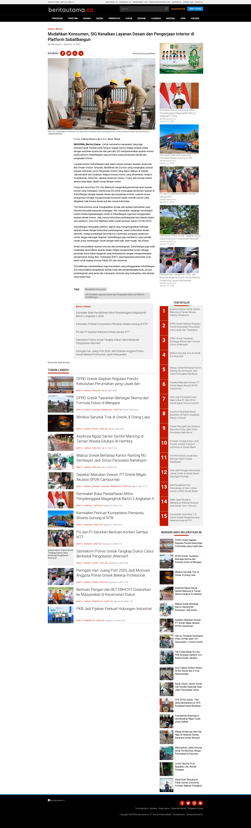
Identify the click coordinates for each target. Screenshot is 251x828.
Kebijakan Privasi (195, 808)
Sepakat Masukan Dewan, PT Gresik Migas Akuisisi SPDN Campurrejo (111, 477)
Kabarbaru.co (125, 2)
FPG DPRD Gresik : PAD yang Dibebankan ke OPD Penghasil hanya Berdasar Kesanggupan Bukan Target (189, 704)
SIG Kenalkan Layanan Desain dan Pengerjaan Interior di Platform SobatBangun (115, 295)
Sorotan (96, 391)
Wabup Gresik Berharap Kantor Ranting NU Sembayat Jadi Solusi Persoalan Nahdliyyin (111, 457)
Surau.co (199, 2)
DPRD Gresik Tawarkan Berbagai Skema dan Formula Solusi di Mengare (112, 400)
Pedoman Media (178, 808)
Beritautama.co (141, 814)
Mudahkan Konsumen (95, 289)
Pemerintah (106, 410)
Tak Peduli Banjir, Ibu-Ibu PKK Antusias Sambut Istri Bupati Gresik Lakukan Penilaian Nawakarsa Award (188, 656)
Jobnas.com (188, 2)
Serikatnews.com (139, 2)
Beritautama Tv (67, 2)
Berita (79, 391)
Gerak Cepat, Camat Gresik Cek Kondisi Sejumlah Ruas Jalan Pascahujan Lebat (188, 686)
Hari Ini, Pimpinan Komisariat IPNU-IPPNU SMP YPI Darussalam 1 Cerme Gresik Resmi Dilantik (189, 640)
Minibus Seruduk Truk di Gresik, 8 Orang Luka (113, 417)
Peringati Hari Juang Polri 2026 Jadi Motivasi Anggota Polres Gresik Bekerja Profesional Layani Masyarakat (110, 353)
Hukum (95, 429)
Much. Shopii (114, 139)
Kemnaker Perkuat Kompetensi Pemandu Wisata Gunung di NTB (112, 323)
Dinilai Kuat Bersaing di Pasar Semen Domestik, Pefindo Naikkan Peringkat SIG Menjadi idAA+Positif (188, 784)
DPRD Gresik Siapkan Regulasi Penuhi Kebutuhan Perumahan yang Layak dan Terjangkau (108, 384)
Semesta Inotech (195, 814)
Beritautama (53, 2)
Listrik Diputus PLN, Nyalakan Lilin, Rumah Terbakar (185, 766)
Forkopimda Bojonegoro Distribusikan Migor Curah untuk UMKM (187, 718)
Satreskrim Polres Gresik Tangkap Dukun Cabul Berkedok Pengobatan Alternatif (107, 341)
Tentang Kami (141, 808)
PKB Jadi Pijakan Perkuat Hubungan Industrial (114, 608)
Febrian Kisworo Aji (90, 139)
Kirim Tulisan (195, 9)
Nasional (88, 506)
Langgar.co (176, 2)
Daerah (87, 391)
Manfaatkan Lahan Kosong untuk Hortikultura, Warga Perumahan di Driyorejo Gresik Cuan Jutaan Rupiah (188, 752)
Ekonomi (96, 486)
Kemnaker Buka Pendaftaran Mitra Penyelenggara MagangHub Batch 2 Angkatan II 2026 (111, 314)
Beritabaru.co (112, 2)
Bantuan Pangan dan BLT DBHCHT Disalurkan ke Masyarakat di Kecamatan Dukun (113, 592)
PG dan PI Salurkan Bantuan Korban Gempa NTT (103, 331)
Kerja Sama (164, 808)
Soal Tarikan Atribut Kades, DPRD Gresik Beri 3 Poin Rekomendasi (188, 670)
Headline (96, 410)
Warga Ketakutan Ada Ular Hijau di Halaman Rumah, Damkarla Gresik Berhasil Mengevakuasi (188, 736)
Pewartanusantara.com (159, 2)
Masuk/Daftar (178, 9)
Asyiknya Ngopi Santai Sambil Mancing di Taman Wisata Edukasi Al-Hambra (110, 438)
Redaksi (153, 808)
